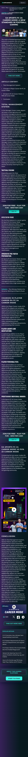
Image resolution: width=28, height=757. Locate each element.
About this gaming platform (13, 672)
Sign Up (22, 2)
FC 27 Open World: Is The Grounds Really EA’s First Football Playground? (14, 648)
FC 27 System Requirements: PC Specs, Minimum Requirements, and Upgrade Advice (13, 642)
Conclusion (6, 99)
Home (3, 7)
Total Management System (11, 85)
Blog (7, 7)
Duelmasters (4, 289)
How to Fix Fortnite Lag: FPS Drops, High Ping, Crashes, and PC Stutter (12, 661)
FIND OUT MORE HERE (14, 623)
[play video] (14, 509)
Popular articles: (8, 631)
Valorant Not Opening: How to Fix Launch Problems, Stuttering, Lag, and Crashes (13, 655)
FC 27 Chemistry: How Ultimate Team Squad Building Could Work (13, 636)
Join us (14, 211)
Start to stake (14, 678)
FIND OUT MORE (14, 76)
